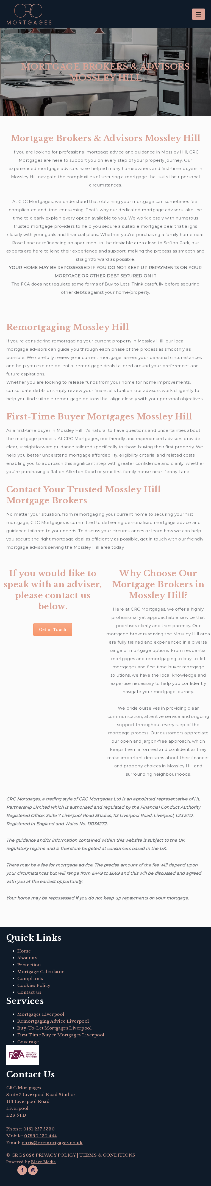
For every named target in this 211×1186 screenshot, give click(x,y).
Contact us (29, 992)
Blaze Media (43, 1162)
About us (27, 957)
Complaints (30, 978)
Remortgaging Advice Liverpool (53, 1021)
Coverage (28, 1041)
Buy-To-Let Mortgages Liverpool (54, 1028)
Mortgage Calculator (40, 971)
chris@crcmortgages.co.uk (52, 1142)
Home (24, 951)
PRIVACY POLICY (56, 1155)
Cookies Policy (34, 985)
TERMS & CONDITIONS (107, 1155)
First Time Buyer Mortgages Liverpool (60, 1034)
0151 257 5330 (39, 1129)
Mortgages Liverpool (40, 1014)
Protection (29, 964)
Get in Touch (52, 629)
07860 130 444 (40, 1135)
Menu (198, 14)
